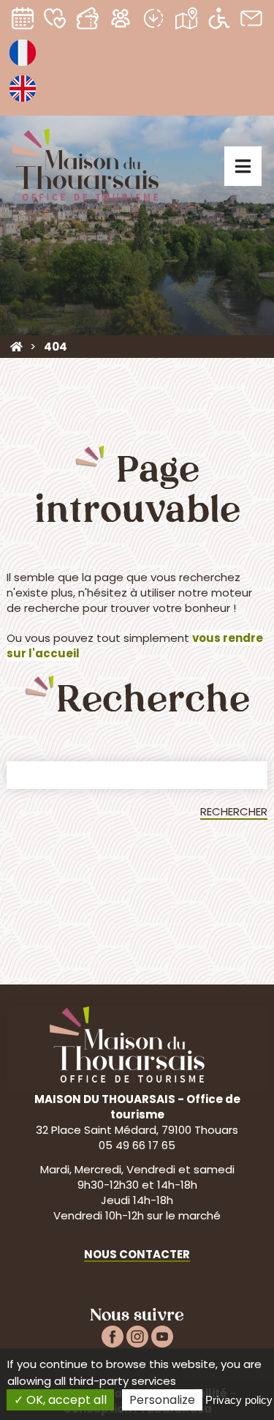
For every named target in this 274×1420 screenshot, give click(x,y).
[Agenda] (22, 22)
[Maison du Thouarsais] (16, 346)
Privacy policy (239, 1400)
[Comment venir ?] (186, 22)
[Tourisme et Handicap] (219, 22)
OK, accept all (65, 1399)
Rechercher (233, 811)
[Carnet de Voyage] (55, 22)
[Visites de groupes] (120, 22)
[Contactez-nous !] (252, 22)
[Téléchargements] (153, 22)
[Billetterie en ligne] (88, 22)
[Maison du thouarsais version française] (22, 64)
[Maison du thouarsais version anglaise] (22, 100)
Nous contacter (137, 1254)
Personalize (162, 1399)
